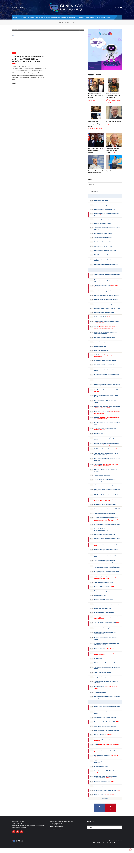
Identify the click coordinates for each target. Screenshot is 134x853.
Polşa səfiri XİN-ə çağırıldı (101, 380)
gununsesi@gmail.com (57, 826)
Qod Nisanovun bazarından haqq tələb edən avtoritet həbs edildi (95, 125)
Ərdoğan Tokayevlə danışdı (101, 766)
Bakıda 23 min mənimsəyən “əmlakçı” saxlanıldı (106, 295)
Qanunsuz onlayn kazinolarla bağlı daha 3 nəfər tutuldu (106, 444)
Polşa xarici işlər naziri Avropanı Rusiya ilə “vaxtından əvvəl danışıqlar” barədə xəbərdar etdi (107, 566)
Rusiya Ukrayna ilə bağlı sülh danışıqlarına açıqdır (107, 707)
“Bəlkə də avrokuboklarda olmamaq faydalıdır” (106, 519)
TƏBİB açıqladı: (106, 465)
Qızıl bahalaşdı (98, 658)
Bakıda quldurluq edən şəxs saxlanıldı (104, 205)
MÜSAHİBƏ (63, 17)
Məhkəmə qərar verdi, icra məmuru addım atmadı (107, 407)
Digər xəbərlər (105, 798)
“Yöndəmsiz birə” (104, 794)
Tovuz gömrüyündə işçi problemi (106, 499)
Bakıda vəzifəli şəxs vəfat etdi (104, 586)
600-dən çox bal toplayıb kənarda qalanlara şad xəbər (106, 375)
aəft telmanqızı (18, 68)
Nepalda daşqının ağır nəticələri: (106, 756)
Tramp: (106, 745)
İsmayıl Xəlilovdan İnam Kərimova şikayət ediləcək (95, 150)
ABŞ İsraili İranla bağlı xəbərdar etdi (103, 342)
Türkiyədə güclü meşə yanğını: (106, 286)
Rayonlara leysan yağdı (104, 648)
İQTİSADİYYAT (31, 17)
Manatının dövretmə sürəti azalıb (102, 223)
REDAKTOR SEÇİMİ (55, 17)
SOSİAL (69, 17)
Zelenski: (105, 327)
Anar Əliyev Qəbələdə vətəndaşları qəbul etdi (106, 390)
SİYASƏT (25, 17)
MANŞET (15, 17)
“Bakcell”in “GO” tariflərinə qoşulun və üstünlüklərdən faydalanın (104, 529)
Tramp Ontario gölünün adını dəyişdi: (106, 739)
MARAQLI (108, 17)
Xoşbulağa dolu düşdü (102, 316)
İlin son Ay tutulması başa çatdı (102, 591)
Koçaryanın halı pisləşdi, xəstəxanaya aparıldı (95, 171)
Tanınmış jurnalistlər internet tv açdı (33, 70)
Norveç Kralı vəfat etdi (100, 595)
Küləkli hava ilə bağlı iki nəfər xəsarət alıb (105, 662)
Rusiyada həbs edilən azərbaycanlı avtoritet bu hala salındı (113, 98)
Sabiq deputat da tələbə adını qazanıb (104, 582)
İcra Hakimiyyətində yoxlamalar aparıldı (104, 337)
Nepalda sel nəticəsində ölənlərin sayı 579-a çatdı (107, 308)
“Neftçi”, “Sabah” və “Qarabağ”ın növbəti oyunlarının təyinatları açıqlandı (104, 480)
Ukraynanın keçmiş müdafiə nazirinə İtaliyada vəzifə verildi (106, 265)
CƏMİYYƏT (38, 17)
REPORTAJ (48, 17)
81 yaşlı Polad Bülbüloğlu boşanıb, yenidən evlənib (113, 122)
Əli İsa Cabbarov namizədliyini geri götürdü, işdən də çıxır (107, 490)
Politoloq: (106, 418)
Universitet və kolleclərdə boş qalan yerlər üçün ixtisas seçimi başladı (106, 644)
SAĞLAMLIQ (97, 17)
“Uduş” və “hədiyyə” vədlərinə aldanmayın (106, 623)
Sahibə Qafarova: (105, 355)
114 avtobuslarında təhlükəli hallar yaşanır (105, 429)
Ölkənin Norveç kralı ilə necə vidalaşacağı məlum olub (107, 555)
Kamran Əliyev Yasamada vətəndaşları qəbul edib (107, 604)
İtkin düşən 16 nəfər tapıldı (101, 200)
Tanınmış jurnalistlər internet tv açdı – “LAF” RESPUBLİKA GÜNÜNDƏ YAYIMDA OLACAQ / (27, 60)
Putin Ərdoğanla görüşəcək (101, 350)
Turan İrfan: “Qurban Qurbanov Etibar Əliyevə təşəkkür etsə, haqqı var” (106, 454)
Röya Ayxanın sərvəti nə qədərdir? (103, 608)
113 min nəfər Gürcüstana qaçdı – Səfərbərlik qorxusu (105, 470)
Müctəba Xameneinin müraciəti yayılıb (104, 312)
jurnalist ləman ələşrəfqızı (36, 68)
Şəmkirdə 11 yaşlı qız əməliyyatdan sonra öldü (106, 299)
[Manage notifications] (130, 849)
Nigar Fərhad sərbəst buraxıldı (102, 475)
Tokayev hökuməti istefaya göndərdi (103, 628)
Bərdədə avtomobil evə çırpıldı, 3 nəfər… (104, 786)
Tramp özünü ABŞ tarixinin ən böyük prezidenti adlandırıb (106, 682)
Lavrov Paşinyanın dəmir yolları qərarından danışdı (105, 638)
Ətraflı (14, 83)
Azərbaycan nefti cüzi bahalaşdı (102, 672)
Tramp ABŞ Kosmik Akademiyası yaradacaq (105, 304)
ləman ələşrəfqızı (21, 70)
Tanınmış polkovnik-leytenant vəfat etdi (106, 721)
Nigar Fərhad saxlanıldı (113, 171)
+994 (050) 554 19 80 (56, 824)
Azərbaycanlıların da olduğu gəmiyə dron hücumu (107, 275)
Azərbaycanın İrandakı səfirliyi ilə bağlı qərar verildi (106, 438)
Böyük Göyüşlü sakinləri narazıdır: (106, 577)
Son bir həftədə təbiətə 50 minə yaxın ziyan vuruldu (105, 401)
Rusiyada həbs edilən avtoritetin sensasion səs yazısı (106, 214)
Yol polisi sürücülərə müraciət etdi (103, 237)
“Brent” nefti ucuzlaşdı (100, 692)
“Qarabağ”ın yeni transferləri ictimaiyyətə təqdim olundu (107, 712)
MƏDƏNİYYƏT (74, 17)
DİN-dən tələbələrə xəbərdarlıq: (106, 653)
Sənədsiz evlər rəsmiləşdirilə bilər (106, 291)
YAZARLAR (81, 17)
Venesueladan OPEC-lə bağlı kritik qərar (104, 513)
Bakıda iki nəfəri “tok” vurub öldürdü (103, 599)
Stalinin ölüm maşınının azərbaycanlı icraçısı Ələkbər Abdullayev (105, 777)
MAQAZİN (103, 17)
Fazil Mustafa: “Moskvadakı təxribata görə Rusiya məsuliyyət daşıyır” (107, 697)
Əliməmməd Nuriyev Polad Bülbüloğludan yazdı (106, 485)
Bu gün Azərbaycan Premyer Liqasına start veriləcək (105, 259)
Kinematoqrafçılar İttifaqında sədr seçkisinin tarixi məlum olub (107, 459)
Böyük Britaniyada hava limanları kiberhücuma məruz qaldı (106, 761)
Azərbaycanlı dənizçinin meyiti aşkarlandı (105, 726)
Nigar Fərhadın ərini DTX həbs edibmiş (104, 612)
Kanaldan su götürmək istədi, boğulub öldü (105, 250)
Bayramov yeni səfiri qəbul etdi (104, 781)
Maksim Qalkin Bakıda (103, 734)
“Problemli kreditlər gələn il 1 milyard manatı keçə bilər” (107, 423)
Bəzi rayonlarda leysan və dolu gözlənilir (104, 534)
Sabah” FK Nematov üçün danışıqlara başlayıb (106, 544)
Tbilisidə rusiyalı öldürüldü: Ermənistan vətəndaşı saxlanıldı (107, 228)
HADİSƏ (92, 17)
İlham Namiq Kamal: (105, 687)
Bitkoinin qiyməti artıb (100, 346)
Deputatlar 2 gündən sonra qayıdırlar (103, 219)
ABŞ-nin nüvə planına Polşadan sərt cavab (105, 717)
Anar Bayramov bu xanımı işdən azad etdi (107, 790)
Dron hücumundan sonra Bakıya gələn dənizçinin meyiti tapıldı (106, 572)
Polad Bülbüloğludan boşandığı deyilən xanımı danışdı (95, 97)
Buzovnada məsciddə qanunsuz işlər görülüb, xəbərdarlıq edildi (106, 550)
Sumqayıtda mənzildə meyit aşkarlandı (104, 364)
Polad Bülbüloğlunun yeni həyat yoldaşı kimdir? (112, 150)
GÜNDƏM (20, 17)
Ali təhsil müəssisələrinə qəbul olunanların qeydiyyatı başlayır (105, 633)
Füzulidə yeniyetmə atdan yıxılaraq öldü (104, 209)
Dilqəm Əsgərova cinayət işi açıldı (103, 233)
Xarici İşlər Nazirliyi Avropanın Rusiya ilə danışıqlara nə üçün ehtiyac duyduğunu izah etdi (106, 561)
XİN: (106, 617)
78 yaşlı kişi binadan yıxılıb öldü (102, 677)
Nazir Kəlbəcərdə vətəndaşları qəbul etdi (107, 448)
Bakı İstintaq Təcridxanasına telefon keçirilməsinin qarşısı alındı (107, 385)
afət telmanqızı (26, 68)
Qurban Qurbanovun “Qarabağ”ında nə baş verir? (107, 524)
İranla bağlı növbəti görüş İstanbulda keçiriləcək (106, 730)
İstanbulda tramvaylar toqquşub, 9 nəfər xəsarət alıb (106, 280)
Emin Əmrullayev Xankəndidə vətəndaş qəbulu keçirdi (106, 396)
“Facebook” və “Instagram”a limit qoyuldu (105, 241)
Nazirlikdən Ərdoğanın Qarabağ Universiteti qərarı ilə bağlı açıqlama (105, 333)
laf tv (44, 68)
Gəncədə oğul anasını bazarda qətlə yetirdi (105, 504)
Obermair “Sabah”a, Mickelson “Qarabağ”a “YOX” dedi (107, 539)
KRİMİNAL (87, 17)
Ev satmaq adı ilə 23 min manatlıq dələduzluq (105, 360)
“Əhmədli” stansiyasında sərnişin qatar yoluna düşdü (106, 369)
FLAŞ (14, 53)
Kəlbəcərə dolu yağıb (99, 433)
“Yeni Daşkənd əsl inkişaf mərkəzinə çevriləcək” (106, 322)
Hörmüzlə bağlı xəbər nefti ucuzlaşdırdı (104, 254)
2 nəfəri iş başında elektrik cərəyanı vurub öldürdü (107, 508)
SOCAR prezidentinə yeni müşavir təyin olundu (106, 494)
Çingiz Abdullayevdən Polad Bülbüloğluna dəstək (107, 771)
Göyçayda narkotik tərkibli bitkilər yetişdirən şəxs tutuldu (107, 667)
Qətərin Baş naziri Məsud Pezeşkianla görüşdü (106, 750)
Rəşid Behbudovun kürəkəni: (107, 412)
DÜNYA (43, 17)
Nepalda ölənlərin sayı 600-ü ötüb (103, 246)
